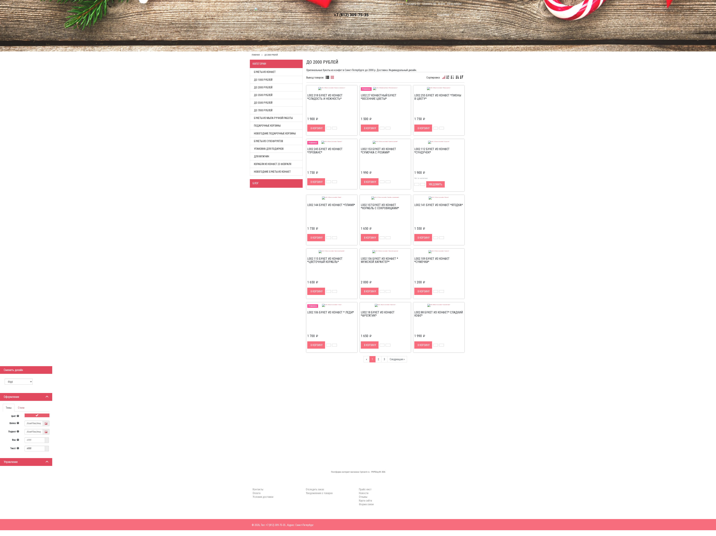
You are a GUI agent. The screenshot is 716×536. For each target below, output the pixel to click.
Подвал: (12, 431)
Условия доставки (340, 38)
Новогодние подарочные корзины (275, 133)
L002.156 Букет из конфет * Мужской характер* (379, 260)
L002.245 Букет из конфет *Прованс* (325, 150)
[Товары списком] (327, 77)
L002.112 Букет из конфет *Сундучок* (432, 150)
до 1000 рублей (263, 79)
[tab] (26, 397)
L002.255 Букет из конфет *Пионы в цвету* (437, 97)
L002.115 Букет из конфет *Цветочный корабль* (325, 260)
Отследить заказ (315, 489)
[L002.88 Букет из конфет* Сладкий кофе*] (438, 305)
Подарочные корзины (267, 125)
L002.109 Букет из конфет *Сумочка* (432, 260)
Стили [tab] (21, 407)
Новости (363, 493)
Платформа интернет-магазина (345, 472)
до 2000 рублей (263, 87)
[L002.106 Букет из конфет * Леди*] (332, 305)
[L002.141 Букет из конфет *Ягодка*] (439, 197)
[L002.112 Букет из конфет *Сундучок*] (439, 141)
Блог (256, 183)
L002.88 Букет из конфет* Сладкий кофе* (438, 314)
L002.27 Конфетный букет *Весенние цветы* (378, 97)
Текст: (13, 448)
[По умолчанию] (443, 77)
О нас (282, 38)
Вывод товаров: (315, 77)
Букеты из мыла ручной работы (273, 118)
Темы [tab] (9, 407)
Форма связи (366, 504)
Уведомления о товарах (319, 493)
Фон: (14, 440)
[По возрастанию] (457, 77)
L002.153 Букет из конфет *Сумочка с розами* (378, 150)
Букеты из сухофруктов (268, 141)
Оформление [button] (11, 397)
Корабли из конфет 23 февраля (272, 164)
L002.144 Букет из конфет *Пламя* (331, 205)
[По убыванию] (461, 77)
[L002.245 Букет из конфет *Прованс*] (331, 141)
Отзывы (363, 496)
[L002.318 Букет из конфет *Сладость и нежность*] (331, 88)
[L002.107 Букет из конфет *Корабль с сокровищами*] (385, 197)
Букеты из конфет (265, 71)
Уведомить (435, 184)
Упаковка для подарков (269, 148)
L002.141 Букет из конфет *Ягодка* (438, 205)
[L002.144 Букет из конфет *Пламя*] (331, 197)
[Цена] (452, 77)
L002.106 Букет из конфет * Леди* (330, 312)
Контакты (299, 38)
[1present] (258, 16)
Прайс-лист (365, 489)
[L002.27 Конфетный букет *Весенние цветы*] (385, 88)
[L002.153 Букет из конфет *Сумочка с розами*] (385, 141)
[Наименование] (448, 77)
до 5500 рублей (263, 102)
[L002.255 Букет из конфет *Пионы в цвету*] (438, 88)
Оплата (316, 38)
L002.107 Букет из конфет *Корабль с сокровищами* (380, 206)
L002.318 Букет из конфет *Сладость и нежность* (325, 97)
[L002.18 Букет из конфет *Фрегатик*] (385, 305)
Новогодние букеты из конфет (272, 171)
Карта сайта (365, 500)
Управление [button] (11, 462)
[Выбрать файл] (46, 423)
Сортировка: (433, 77)
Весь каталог (263, 38)
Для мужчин (261, 156)
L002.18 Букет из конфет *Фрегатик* (378, 314)
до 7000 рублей (263, 110)
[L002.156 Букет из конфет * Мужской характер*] (385, 251)
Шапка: (13, 423)
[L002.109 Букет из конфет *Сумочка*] (438, 251)
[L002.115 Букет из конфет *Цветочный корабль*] (332, 251)
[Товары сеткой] (332, 77)
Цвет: (14, 416)
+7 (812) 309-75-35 (351, 15)
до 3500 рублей (263, 95)
